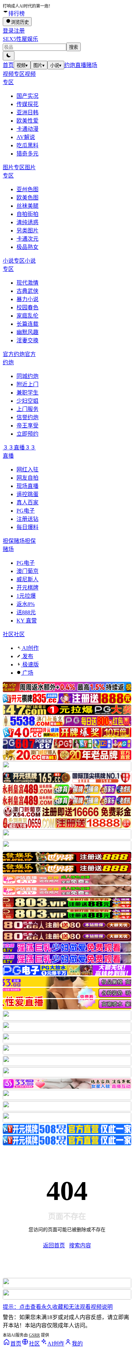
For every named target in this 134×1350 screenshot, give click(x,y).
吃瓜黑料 (27, 145)
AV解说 (25, 137)
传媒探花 (27, 104)
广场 (27, 673)
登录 (8, 31)
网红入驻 (27, 469)
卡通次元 (27, 239)
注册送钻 (27, 519)
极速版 (30, 664)
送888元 (26, 612)
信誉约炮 (27, 417)
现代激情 (27, 283)
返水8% (25, 604)
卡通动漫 (27, 129)
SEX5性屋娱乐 (20, 39)
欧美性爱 (27, 121)
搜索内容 (80, 1245)
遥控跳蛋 (27, 494)
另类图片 (27, 230)
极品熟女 (27, 247)
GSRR (34, 1335)
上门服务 (27, 409)
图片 (39, 65)
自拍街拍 (27, 214)
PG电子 (25, 511)
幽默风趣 (27, 332)
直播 (80, 65)
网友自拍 (27, 478)
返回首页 (54, 1245)
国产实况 (27, 96)
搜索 (73, 47)
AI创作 (30, 648)
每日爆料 (27, 527)
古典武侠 (27, 291)
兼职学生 (27, 393)
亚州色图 (27, 189)
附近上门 (27, 384)
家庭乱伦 (27, 316)
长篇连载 (27, 324)
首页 (8, 65)
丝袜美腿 (27, 206)
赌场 (91, 65)
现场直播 (27, 486)
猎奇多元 (27, 154)
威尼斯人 (27, 579)
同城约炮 (27, 376)
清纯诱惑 (27, 222)
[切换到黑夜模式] (8, 55)
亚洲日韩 (27, 112)
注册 (19, 31)
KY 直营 (26, 620)
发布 (27, 656)
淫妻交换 (27, 340)
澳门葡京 (27, 571)
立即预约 (27, 434)
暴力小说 (27, 299)
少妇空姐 (27, 401)
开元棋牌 (27, 588)
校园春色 (27, 307)
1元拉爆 (26, 596)
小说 (56, 65)
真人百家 (27, 502)
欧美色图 (27, 198)
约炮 (69, 65)
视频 (22, 65)
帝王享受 (27, 425)
